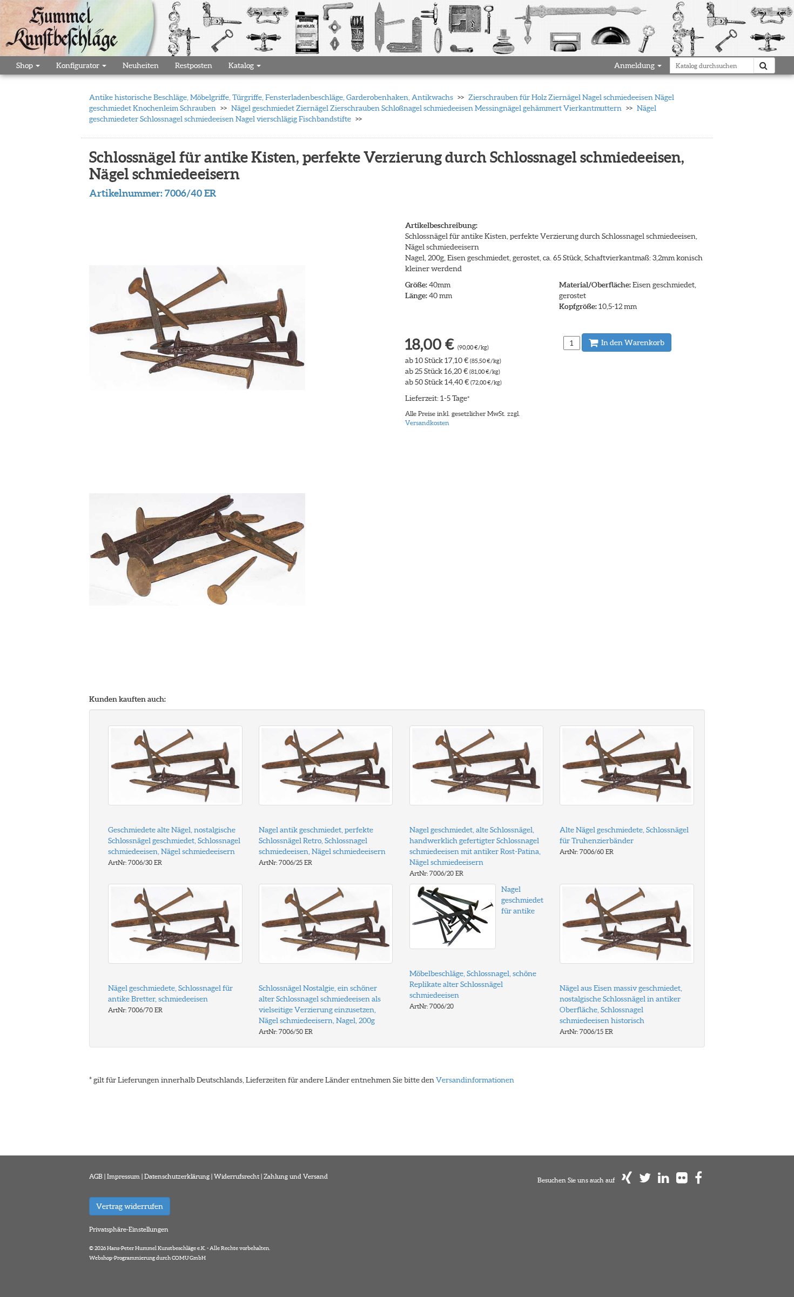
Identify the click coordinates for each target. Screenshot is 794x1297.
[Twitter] (645, 1180)
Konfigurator (78, 65)
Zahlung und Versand (296, 1176)
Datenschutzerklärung (177, 1176)
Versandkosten (427, 422)
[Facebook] (698, 1180)
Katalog (241, 65)
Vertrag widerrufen (129, 1206)
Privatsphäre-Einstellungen (129, 1229)
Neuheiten (141, 65)
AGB (96, 1176)
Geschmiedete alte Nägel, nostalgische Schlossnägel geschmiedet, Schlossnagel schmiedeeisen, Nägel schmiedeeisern (174, 840)
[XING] (627, 1180)
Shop (25, 65)
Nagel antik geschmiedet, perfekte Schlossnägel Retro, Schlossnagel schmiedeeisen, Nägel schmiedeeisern (322, 840)
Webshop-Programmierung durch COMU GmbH (147, 1258)
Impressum (123, 1176)
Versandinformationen (475, 1080)
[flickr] (682, 1180)
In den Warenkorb (632, 342)
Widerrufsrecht (236, 1176)
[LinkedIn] (663, 1180)
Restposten (193, 65)
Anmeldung (635, 65)
